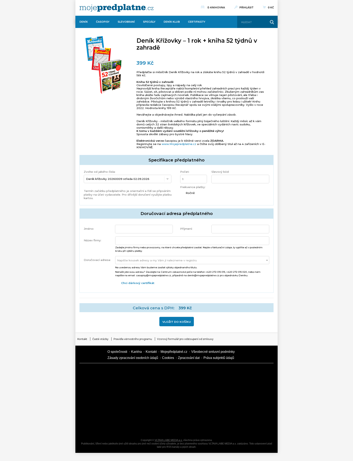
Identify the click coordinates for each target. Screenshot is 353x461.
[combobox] (192, 260)
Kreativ (233, 414)
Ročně (189, 193)
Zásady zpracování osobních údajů (132, 358)
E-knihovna (216, 7)
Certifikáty (196, 21)
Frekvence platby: (193, 187)
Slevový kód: (220, 171)
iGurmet (129, 414)
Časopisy (102, 21)
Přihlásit (246, 7)
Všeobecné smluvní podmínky (213, 351)
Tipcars (233, 386)
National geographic (199, 414)
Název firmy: (92, 240)
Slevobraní (126, 21)
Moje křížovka (199, 371)
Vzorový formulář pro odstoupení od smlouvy (185, 339)
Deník (83, 21)
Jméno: (89, 228)
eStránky (233, 400)
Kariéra (136, 351)
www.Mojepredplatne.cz (179, 144)
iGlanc (164, 428)
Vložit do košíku (176, 321)
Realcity (129, 386)
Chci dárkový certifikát (137, 283)
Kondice (94, 386)
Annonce (164, 400)
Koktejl (199, 428)
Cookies (168, 358)
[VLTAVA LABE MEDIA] (116, 8)
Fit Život (164, 371)
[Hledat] (272, 22)
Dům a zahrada (233, 371)
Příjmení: (186, 228)
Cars (94, 414)
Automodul (94, 428)
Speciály (149, 21)
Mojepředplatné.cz (174, 351)
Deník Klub (172, 21)
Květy (129, 400)
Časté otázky (100, 339)
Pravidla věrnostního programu (133, 339)
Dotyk (129, 371)
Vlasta (94, 400)
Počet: (184, 171)
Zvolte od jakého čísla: (99, 171)
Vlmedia (91, 354)
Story (199, 400)
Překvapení (164, 414)
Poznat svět (129, 428)
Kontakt (82, 339)
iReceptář (199, 386)
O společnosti (117, 351)
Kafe (164, 386)
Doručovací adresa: (97, 260)
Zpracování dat (189, 358)
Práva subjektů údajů (218, 358)
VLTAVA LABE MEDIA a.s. (169, 440)
